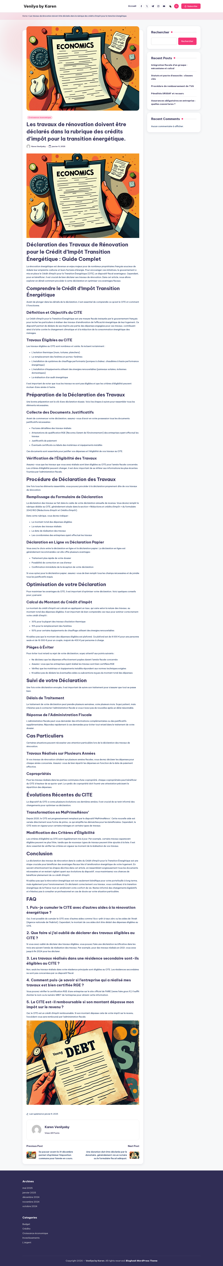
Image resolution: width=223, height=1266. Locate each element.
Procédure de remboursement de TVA (172, 86)
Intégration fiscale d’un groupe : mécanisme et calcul (169, 67)
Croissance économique (40, 117)
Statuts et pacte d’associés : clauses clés (172, 77)
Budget (26, 1224)
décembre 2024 (30, 1197)
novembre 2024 (30, 1201)
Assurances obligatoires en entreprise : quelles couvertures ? (173, 102)
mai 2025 (27, 1188)
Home (24, 16)
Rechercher (160, 32)
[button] (191, 6)
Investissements (31, 1237)
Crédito (26, 1228)
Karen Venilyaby (57, 1127)
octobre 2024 (29, 1206)
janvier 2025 (29, 1192)
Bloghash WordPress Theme (141, 1260)
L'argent (26, 1242)
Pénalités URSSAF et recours (167, 93)
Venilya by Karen (40, 6)
